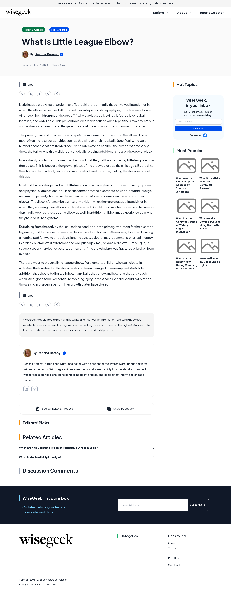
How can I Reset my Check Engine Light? (209, 262)
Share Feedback (123, 408)
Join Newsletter (212, 12)
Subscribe (198, 128)
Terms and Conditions (46, 584)
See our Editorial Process (57, 408)
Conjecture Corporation (54, 579)
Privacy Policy (26, 584)
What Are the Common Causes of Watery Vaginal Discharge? (186, 225)
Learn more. (167, 3)
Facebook (174, 565)
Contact (173, 548)
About (172, 543)
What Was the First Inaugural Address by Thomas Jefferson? (185, 184)
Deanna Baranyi (47, 54)
